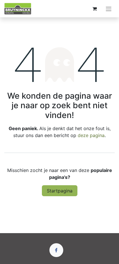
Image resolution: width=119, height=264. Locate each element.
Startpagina (59, 191)
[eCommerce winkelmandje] (94, 8)
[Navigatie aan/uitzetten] (109, 8)
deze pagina (91, 135)
